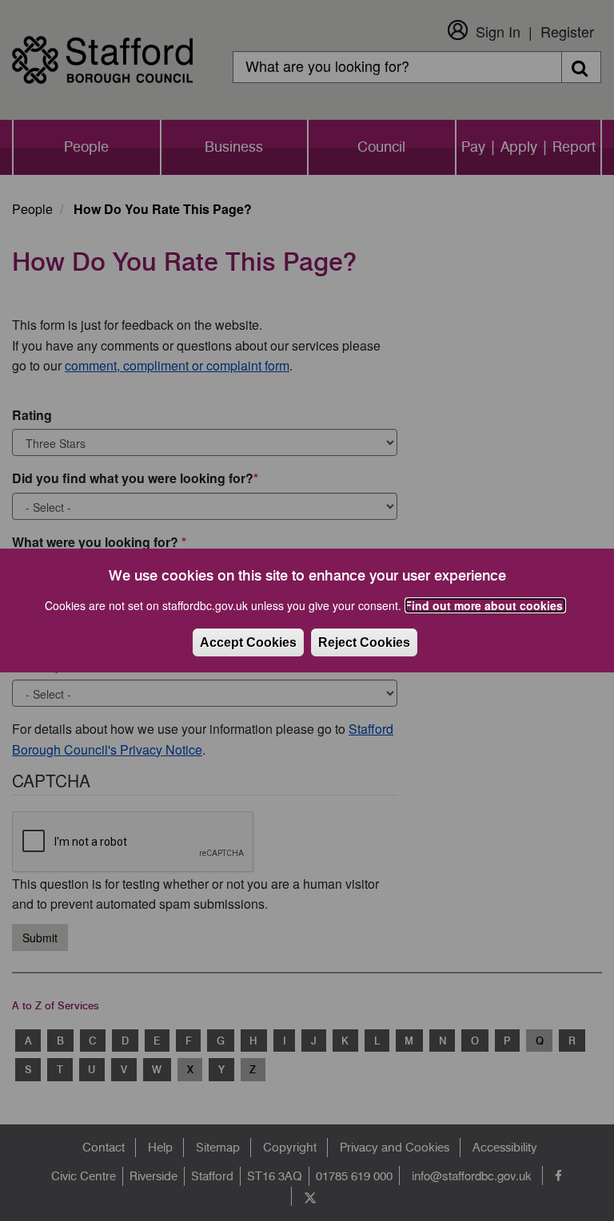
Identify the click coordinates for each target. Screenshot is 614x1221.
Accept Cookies (248, 642)
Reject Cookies (364, 642)
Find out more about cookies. (485, 605)
